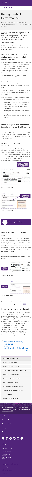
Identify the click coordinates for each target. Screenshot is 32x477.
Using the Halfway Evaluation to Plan (13, 390)
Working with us (6, 420)
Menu (2, 3)
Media (3, 416)
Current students (6, 424)
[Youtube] (14, 438)
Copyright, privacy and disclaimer (10, 464)
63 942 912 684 (8, 452)
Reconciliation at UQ (7, 411)
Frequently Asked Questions (10, 398)
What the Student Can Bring (10, 382)
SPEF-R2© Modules (10, 22)
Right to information (7, 470)
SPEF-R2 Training (7, 8)
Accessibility (5, 467)
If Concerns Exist (7, 394)
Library (4, 428)
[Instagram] (18, 438)
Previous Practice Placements (11, 366)
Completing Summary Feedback (11, 378)
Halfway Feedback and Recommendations (14, 370)
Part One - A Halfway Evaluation (13, 343)
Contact (4, 432)
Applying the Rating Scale (16, 349)
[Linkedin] (7, 438)
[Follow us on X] (10, 438)
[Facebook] (3, 438)
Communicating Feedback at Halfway (13, 386)
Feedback (4, 473)
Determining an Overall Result (11, 374)
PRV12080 (8, 457)
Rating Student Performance (10, 358)
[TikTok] (22, 438)
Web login (4, 444)
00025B (8, 455)
